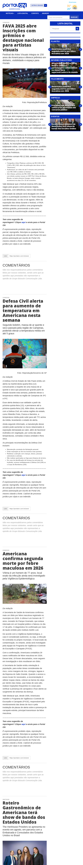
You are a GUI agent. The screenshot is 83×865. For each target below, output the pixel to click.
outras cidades (38, 5)
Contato (35, 13)
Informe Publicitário (61, 60)
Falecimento (57, 79)
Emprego (55, 98)
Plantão (55, 41)
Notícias (9, 13)
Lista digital (22, 13)
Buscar (74, 17)
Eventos (55, 116)
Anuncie (45, 13)
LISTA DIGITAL (65, 23)
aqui (24, 222)
